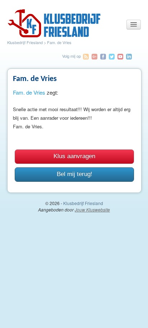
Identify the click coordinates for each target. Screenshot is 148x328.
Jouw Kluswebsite (92, 210)
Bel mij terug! (74, 174)
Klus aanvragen (74, 156)
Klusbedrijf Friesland (25, 42)
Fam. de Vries (29, 92)
